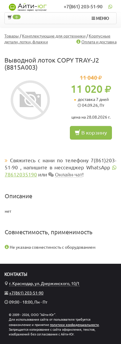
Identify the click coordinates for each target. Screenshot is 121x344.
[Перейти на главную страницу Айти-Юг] (28, 7)
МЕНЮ (102, 18)
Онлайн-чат (68, 174)
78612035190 (21, 174)
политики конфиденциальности (74, 325)
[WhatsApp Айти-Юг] (110, 6)
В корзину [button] (93, 132)
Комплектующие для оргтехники (53, 36)
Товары (11, 36)
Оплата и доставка (99, 42)
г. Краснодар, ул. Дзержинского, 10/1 (44, 283)
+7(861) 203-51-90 (83, 6)
